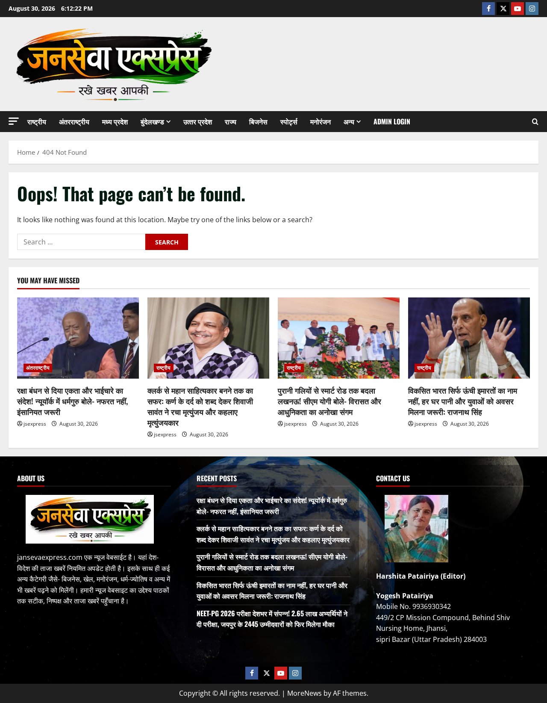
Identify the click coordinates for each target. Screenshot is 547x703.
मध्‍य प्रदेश (115, 121)
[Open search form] (535, 121)
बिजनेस (258, 121)
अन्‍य (349, 121)
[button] (14, 121)
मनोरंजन (320, 121)
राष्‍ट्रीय (36, 121)
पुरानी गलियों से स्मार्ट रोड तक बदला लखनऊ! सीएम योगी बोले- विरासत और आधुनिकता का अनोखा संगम (329, 401)
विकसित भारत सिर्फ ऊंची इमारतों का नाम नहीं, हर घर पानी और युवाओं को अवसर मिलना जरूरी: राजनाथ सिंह (462, 401)
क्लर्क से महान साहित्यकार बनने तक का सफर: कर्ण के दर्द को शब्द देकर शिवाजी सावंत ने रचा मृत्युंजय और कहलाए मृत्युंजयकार (200, 406)
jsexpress (35, 423)
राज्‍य (230, 121)
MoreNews (304, 693)
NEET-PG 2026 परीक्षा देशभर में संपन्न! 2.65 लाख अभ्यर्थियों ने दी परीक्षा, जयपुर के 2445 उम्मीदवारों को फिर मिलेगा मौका (272, 618)
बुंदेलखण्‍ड (152, 121)
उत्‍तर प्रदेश (197, 121)
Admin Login (391, 121)
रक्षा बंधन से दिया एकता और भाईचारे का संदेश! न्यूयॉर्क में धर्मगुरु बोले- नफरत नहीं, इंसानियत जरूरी (72, 401)
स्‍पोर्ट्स (288, 121)
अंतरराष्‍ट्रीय (74, 121)
